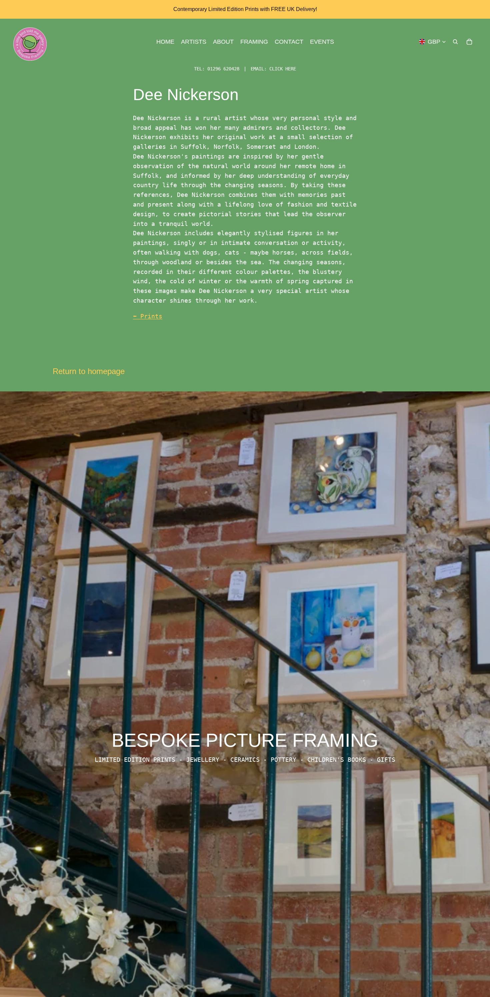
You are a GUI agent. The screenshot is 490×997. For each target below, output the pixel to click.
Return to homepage (89, 371)
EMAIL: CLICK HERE (273, 68)
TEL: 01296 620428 (216, 68)
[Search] (455, 41)
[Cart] (469, 41)
